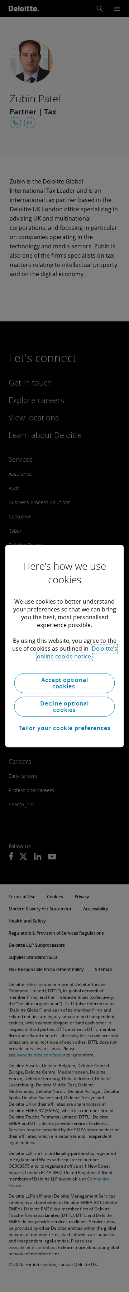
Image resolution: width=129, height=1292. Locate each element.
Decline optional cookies (64, 706)
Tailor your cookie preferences (65, 728)
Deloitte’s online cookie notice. (77, 652)
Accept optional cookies (64, 683)
